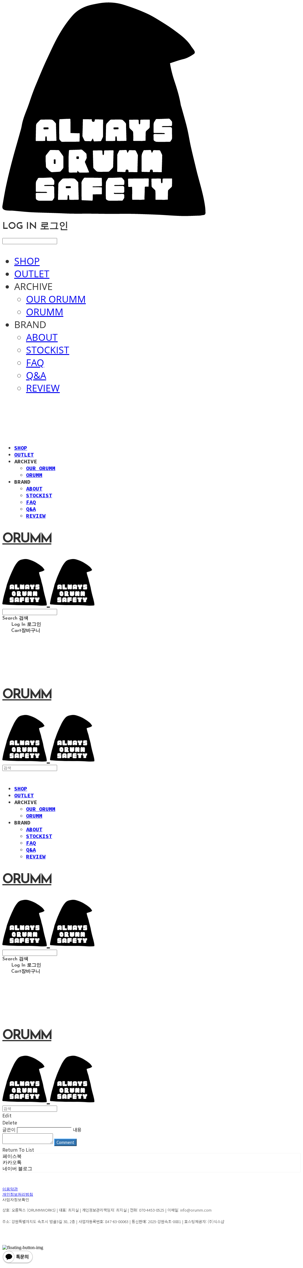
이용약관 (10, 1189)
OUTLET (31, 273)
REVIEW (43, 388)
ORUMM (44, 311)
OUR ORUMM (56, 299)
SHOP (27, 261)
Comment (65, 1142)
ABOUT (42, 337)
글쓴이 (9, 1129)
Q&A (36, 375)
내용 (77, 1129)
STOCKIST (47, 349)
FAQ (35, 362)
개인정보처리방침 (17, 1195)
